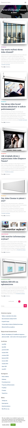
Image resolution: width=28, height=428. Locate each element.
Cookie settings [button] (5, 424)
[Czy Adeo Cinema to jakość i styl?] (14, 186)
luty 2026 (4, 347)
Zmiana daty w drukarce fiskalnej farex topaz (12, 324)
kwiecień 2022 (5, 358)
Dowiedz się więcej (5, 64)
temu (8, 66)
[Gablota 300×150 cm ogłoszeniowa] (14, 267)
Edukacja (4, 379)
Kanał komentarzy (6, 406)
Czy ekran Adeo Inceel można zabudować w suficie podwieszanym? (13, 106)
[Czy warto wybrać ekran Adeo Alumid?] (14, 32)
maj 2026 (4, 344)
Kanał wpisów (5, 403)
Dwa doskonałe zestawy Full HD (9, 318)
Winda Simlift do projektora (8, 327)
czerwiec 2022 (5, 355)
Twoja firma (4, 393)
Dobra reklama (4, 234)
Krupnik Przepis (5, 321)
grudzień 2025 (5, 349)
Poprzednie (11, 301)
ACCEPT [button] (13, 424)
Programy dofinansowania (8, 384)
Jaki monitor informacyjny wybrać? (18, 336)
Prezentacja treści (5, 279)
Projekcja (3, 47)
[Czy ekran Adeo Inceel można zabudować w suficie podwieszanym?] (14, 85)
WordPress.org (5, 408)
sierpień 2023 (5, 352)
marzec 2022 (5, 360)
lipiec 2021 (4, 366)
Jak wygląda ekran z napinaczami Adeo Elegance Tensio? (13, 158)
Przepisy (4, 390)
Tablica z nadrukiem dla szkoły (9, 316)
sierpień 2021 (5, 363)
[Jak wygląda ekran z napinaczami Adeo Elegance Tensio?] (14, 139)
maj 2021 (4, 369)
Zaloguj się (4, 400)
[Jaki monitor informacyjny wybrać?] (14, 226)
